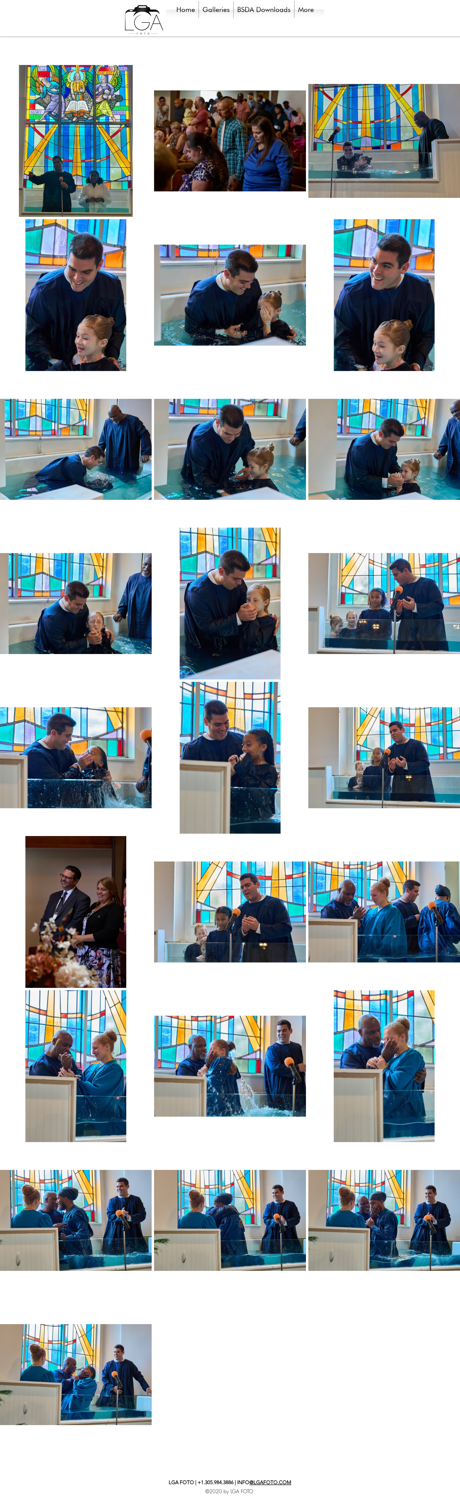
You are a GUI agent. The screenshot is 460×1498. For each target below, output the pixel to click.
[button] (216, 9)
